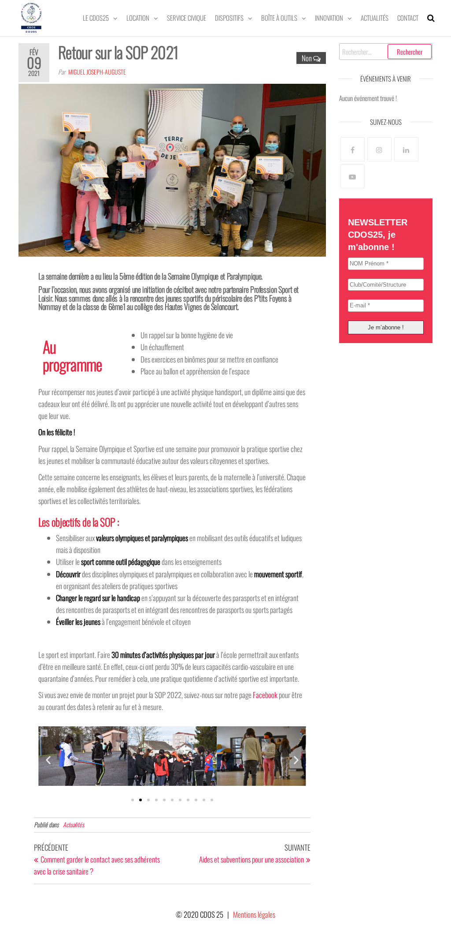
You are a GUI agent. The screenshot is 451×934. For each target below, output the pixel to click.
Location (137, 17)
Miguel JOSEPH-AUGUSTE (97, 71)
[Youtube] (352, 176)
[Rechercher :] (386, 51)
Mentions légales (254, 914)
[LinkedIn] (406, 149)
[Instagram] (379, 149)
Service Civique (186, 17)
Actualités (374, 17)
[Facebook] (352, 149)
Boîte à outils (279, 17)
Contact (407, 17)
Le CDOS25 (96, 17)
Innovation (329, 17)
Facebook (265, 694)
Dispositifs (229, 17)
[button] (48, 759)
